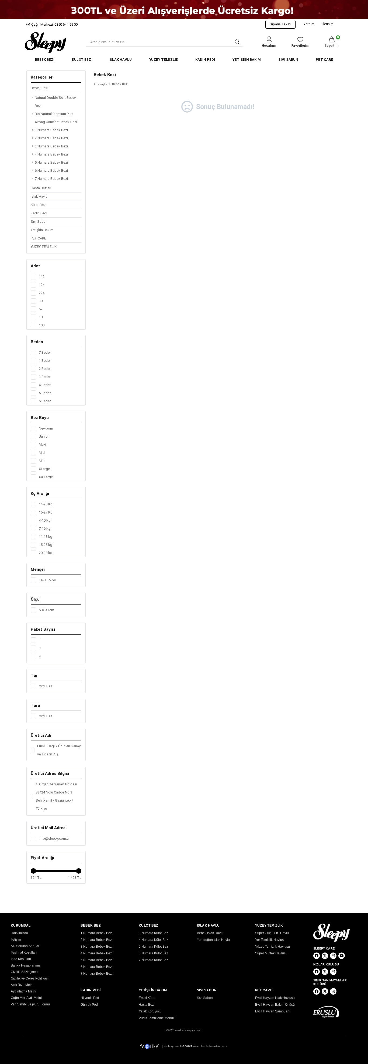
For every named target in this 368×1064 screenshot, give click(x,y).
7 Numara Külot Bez (153, 960)
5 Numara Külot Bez (153, 946)
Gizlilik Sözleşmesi (24, 972)
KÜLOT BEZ (81, 60)
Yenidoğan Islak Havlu (213, 940)
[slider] (33, 871)
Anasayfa (100, 84)
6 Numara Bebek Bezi (51, 170)
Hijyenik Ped (90, 998)
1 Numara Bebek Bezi (51, 130)
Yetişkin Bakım (42, 230)
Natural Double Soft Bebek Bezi (56, 102)
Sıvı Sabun (39, 221)
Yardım (309, 24)
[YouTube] (341, 955)
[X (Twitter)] (325, 955)
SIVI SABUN (288, 60)
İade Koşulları (21, 959)
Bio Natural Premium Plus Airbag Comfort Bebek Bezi (56, 118)
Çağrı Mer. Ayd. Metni (26, 998)
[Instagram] (333, 955)
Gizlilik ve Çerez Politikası (29, 978)
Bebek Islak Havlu (210, 933)
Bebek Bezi (39, 88)
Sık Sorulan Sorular (25, 946)
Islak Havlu (39, 196)
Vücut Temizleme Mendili (157, 1018)
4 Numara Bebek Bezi (51, 154)
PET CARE (324, 60)
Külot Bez (38, 205)
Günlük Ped (89, 1004)
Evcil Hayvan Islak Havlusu (275, 998)
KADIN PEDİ (205, 60)
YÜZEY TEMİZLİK (163, 60)
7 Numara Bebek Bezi (51, 179)
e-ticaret (186, 1046)
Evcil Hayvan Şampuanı (272, 1011)
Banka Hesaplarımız (25, 965)
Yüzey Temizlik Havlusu (272, 946)
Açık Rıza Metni (22, 985)
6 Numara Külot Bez (153, 953)
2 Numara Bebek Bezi (51, 138)
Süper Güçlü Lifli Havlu (272, 933)
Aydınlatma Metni (23, 991)
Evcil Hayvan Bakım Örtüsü (275, 1004)
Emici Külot (147, 998)
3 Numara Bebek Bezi (51, 146)
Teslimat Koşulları (24, 952)
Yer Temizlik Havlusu (270, 940)
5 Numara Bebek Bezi (51, 162)
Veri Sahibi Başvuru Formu (30, 1004)
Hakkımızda (19, 933)
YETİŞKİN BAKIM (246, 60)
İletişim (328, 24)
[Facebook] (316, 955)
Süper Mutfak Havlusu (271, 953)
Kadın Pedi (39, 213)
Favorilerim (300, 46)
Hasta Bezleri (41, 188)
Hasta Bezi (147, 1004)
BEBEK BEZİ (44, 60)
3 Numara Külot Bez (153, 933)
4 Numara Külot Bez (153, 940)
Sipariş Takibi (280, 24)
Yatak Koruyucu (150, 1011)
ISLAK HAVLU (120, 60)
